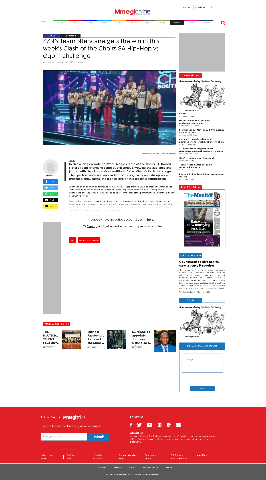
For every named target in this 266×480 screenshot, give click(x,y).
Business (71, 455)
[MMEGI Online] (133, 12)
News (43, 459)
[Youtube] (152, 425)
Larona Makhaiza (185, 154)
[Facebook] (133, 425)
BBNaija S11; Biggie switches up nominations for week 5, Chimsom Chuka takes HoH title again (202, 141)
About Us (132, 468)
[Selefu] (202, 95)
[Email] (181, 425)
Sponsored (70, 36)
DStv (72, 240)
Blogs (122, 459)
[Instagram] (162, 425)
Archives (118, 468)
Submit (99, 436)
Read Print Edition (191, 187)
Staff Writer (50, 175)
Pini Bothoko (184, 160)
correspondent (49, 346)
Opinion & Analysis (128, 455)
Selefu (182, 114)
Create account (203, 7)
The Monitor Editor (187, 292)
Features (97, 459)
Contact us (102, 468)
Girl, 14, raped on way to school (196, 158)
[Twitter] (141, 425)
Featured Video (179, 459)
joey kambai (183, 116)
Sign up (92, 226)
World (148, 459)
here (150, 219)
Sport (70, 459)
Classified (202, 455)
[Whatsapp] (171, 425)
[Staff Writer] (50, 167)
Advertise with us (150, 468)
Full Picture (177, 455)
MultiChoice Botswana (88, 240)
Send (202, 389)
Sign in (186, 7)
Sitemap (168, 468)
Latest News (47, 455)
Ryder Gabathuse (186, 125)
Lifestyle (97, 455)
